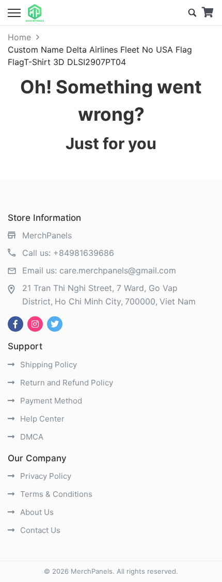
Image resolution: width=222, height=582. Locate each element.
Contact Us (39, 530)
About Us (36, 512)
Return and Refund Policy (65, 382)
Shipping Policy (47, 364)
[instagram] (35, 324)
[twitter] (54, 324)
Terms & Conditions (55, 494)
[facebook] (15, 324)
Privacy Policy (44, 476)
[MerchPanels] (35, 13)
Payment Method (50, 401)
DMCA (30, 437)
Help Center (41, 419)
